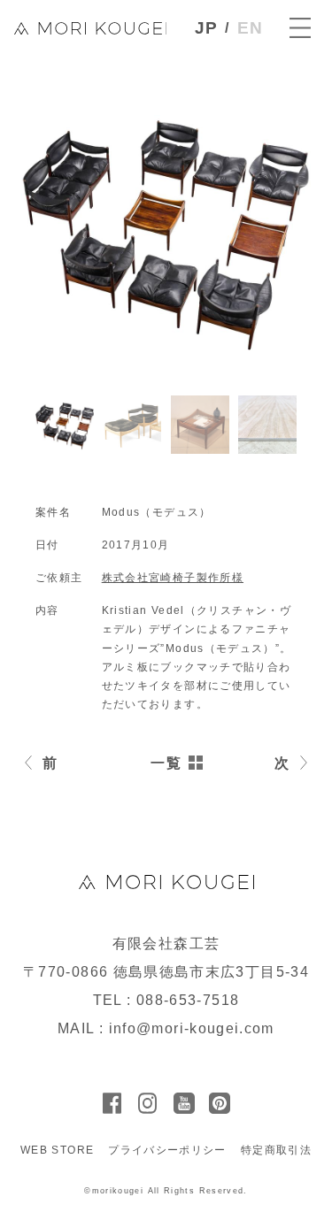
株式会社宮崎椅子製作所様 (172, 577)
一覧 (166, 763)
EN (250, 28)
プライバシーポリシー (167, 1150)
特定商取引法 (276, 1150)
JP (207, 27)
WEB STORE (57, 1150)
